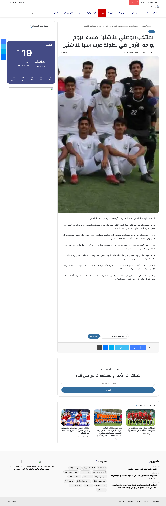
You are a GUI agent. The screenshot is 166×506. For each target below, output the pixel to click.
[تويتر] (32, 473)
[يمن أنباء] (155, 6)
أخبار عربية (75, 468)
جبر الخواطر (100, 477)
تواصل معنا (12, 2)
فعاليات (69, 481)
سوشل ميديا (123, 13)
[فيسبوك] (35, 473)
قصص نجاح (101, 485)
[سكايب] (111, 347)
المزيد (55, 13)
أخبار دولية (89, 468)
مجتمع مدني (136, 13)
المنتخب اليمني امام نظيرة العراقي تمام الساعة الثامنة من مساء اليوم (141, 429)
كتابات (88, 485)
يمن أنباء (121, 501)
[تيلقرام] (29, 473)
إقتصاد (146, 13)
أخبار (155, 13)
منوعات (79, 13)
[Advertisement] (108, 309)
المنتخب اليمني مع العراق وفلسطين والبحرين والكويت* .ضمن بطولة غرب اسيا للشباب (75, 430)
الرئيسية (22, 2)
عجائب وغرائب (90, 13)
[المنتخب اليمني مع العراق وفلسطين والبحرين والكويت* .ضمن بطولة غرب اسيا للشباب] (75, 417)
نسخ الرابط (94, 336)
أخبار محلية (99, 472)
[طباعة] (99, 347)
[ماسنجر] (105, 347)
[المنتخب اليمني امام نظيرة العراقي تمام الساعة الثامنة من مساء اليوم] (140, 417)
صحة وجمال (111, 13)
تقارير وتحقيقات (67, 13)
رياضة (102, 13)
